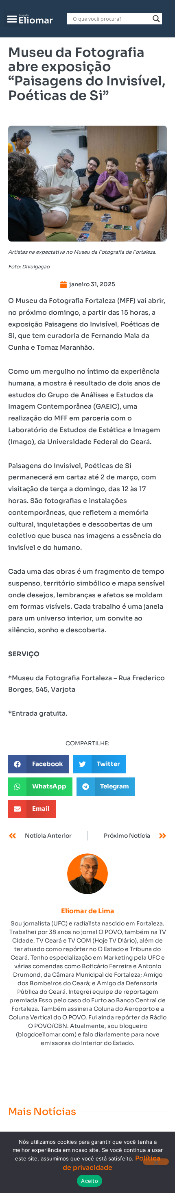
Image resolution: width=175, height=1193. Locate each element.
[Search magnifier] (156, 18)
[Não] (156, 1161)
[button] (12, 19)
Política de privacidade (111, 1162)
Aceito (89, 1181)
